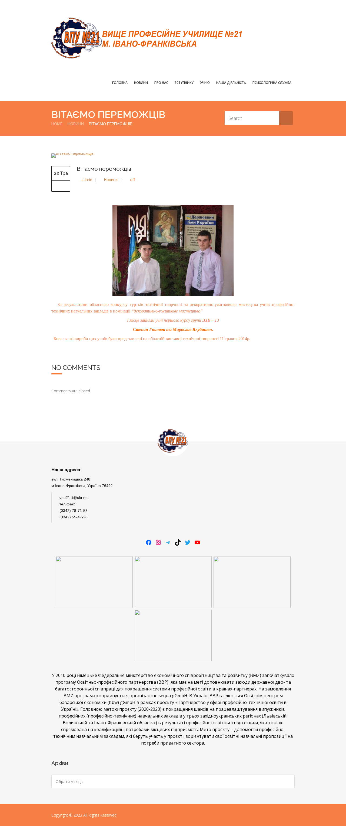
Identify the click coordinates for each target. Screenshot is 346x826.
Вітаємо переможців (104, 169)
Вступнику (184, 82)
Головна (120, 82)
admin (86, 179)
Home (56, 124)
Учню (205, 82)
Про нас (161, 82)
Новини (141, 82)
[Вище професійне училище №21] (146, 38)
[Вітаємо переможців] (72, 153)
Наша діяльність (231, 82)
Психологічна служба (271, 82)
